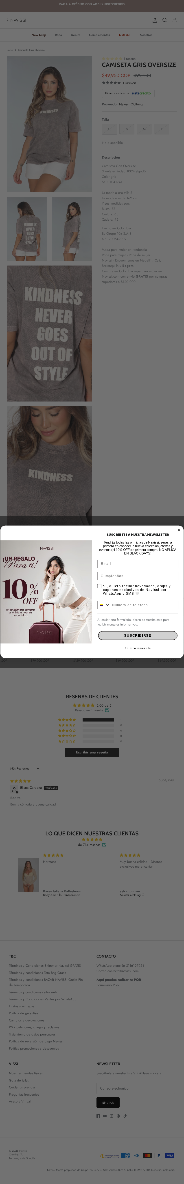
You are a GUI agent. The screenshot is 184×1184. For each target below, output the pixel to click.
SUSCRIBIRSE (137, 635)
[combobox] (103, 605)
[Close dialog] (179, 530)
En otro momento (138, 648)
